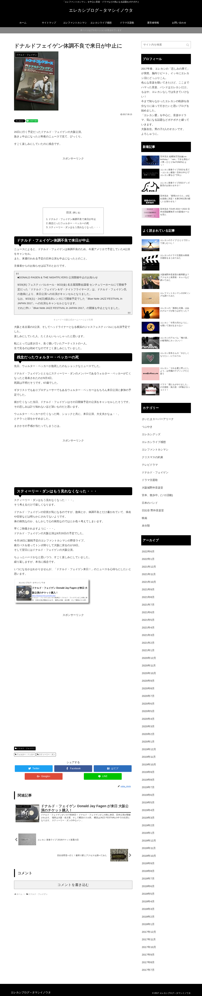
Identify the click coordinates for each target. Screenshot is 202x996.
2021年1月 (148, 650)
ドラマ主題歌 (150, 479)
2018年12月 (149, 840)
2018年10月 (149, 855)
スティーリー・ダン (47, 754)
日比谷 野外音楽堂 (153, 510)
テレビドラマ (150, 464)
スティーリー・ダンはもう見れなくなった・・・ (75, 227)
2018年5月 (148, 893)
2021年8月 (148, 597)
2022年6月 (148, 551)
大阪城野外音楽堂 (152, 487)
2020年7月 (148, 695)
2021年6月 (148, 612)
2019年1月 (148, 832)
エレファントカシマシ (155, 449)
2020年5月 (148, 711)
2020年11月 (149, 665)
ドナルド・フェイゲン (26, 748)
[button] (188, 45)
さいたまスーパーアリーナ (158, 419)
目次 (69, 212)
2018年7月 (148, 878)
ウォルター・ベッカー (26, 754)
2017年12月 (149, 931)
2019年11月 (149, 756)
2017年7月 (148, 969)
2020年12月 (149, 658)
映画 (144, 518)
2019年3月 (148, 817)
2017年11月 (149, 939)
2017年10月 (149, 947)
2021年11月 (149, 574)
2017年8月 (148, 962)
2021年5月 (148, 619)
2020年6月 (148, 703)
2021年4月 (148, 627)
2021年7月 (148, 604)
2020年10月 (149, 673)
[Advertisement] (73, 184)
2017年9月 (148, 954)
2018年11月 (149, 848)
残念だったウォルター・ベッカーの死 (69, 223)
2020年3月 (148, 726)
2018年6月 (148, 886)
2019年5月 (148, 802)
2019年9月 (148, 772)
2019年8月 (148, 779)
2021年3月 (148, 635)
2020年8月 (148, 688)
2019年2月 (148, 825)
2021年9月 (148, 589)
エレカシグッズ (151, 434)
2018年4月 (148, 901)
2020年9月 (148, 680)
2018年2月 (148, 916)
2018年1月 (148, 924)
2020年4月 (148, 718)
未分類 (146, 525)
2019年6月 (148, 794)
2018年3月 (148, 909)
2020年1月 (148, 741)
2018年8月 (148, 871)
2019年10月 (149, 764)
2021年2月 (148, 642)
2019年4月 (148, 810)
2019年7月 (148, 787)
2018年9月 (148, 863)
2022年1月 (148, 559)
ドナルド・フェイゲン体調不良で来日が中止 (72, 219)
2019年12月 (149, 749)
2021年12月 (149, 566)
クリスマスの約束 (152, 457)
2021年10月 (149, 581)
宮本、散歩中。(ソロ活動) (157, 495)
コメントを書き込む (73, 885)
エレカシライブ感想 (154, 442)
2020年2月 (148, 734)
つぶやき (147, 426)
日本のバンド (150, 502)
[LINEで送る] (32, 120)
